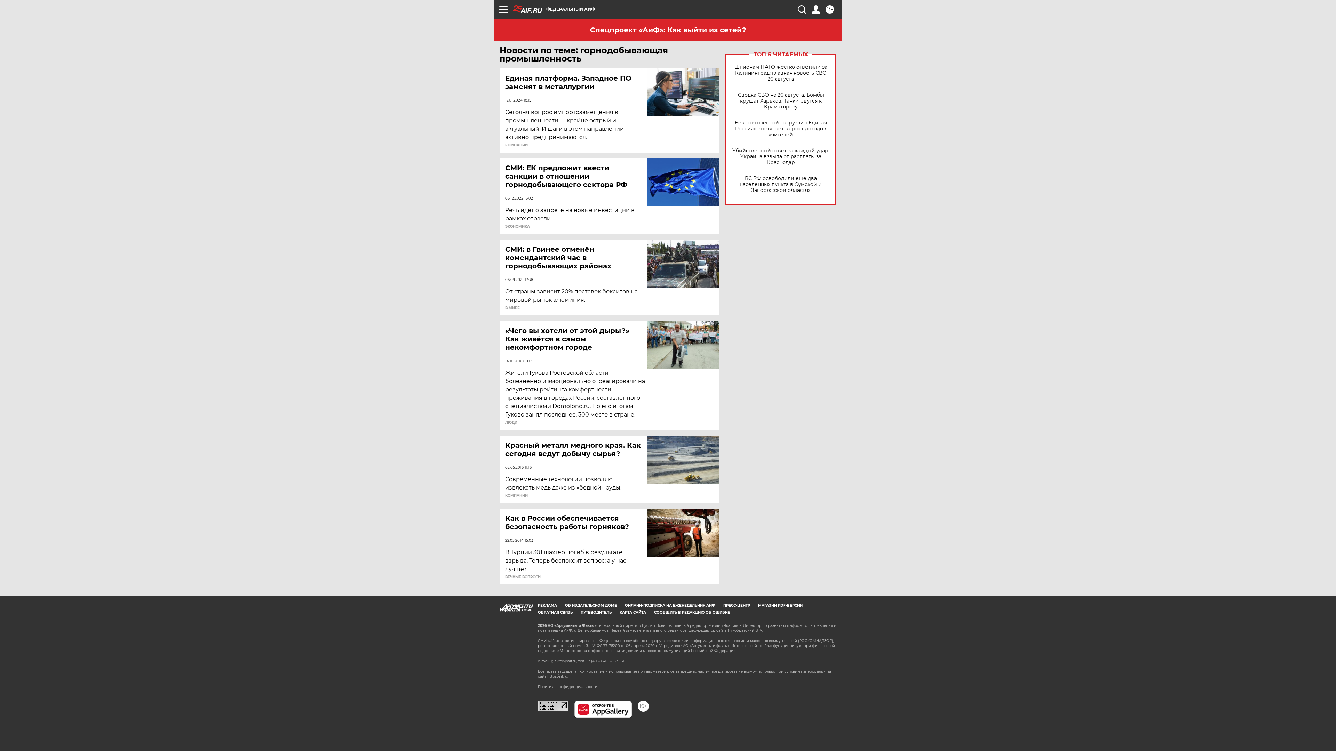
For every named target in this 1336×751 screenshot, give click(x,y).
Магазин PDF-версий (780, 605)
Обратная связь (555, 612)
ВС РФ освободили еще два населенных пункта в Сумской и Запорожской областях (781, 184)
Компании (516, 145)
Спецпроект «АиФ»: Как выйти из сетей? (668, 30)
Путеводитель (596, 612)
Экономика (517, 226)
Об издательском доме (591, 605)
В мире (512, 308)
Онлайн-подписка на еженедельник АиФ (670, 605)
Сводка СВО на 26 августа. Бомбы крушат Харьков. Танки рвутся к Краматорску (781, 101)
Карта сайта (633, 612)
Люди (511, 423)
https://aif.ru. (557, 676)
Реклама (547, 605)
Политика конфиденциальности (567, 687)
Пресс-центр (736, 605)
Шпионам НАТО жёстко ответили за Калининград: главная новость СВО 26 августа (780, 73)
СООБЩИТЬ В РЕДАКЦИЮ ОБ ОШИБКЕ (692, 612)
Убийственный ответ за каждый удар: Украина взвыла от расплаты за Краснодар (780, 156)
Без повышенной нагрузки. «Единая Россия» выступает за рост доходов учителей (781, 129)
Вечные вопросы (523, 577)
